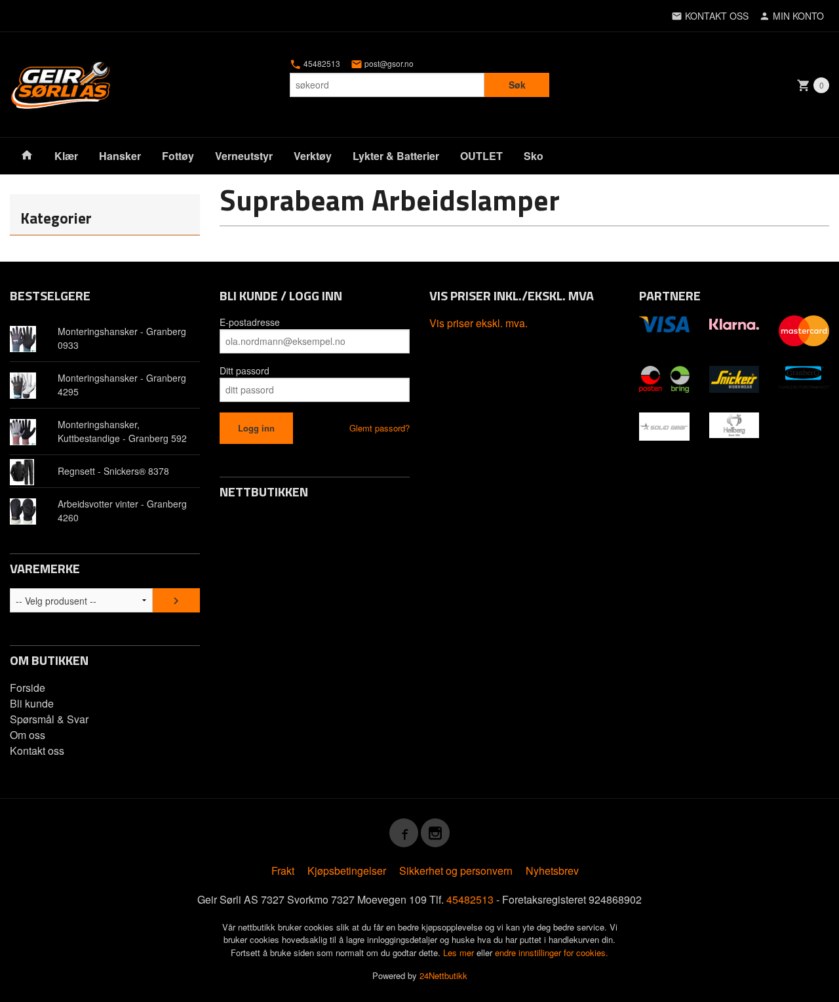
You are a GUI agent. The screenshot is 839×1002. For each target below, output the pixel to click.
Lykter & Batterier (396, 155)
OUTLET (481, 155)
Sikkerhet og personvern (456, 870)
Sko (533, 155)
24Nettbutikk (443, 975)
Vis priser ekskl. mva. (478, 323)
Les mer (460, 952)
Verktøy (313, 155)
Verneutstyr (244, 155)
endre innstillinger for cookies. (551, 952)
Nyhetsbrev (552, 870)
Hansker (120, 155)
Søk (517, 84)
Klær (66, 155)
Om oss (27, 734)
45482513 (321, 63)
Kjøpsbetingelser (346, 870)
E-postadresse (250, 322)
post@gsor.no (388, 63)
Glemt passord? (379, 428)
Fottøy (178, 155)
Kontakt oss (37, 750)
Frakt (282, 870)
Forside (27, 687)
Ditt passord (244, 370)
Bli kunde (32, 703)
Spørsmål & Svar (49, 719)
